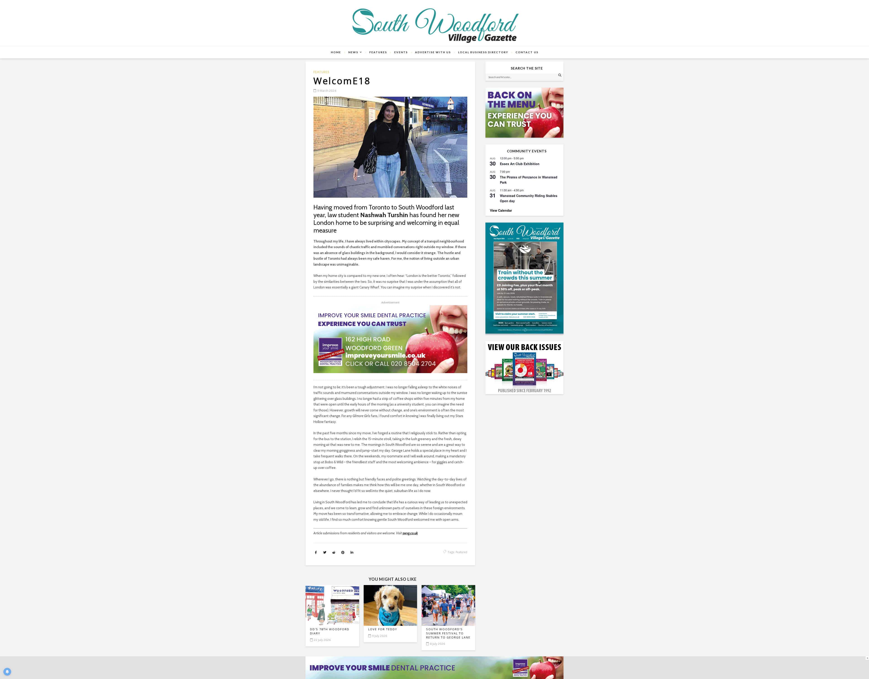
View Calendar (501, 210)
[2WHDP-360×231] (524, 113)
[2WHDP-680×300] (390, 339)
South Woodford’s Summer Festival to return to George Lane (448, 633)
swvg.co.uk (410, 533)
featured (461, 552)
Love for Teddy (382, 629)
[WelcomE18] (390, 147)
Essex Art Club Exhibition (520, 163)
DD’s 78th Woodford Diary (329, 631)
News (353, 52)
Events (401, 52)
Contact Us (527, 52)
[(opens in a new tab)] (524, 278)
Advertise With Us (433, 52)
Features (378, 52)
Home (336, 52)
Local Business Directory (483, 52)
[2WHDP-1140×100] (434, 667)
